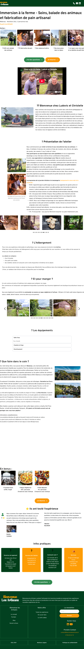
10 (48, 232)
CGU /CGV (13, 642)
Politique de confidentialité (70, 642)
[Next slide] (80, 224)
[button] (42, 338)
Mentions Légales (42, 642)
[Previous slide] (5, 308)
